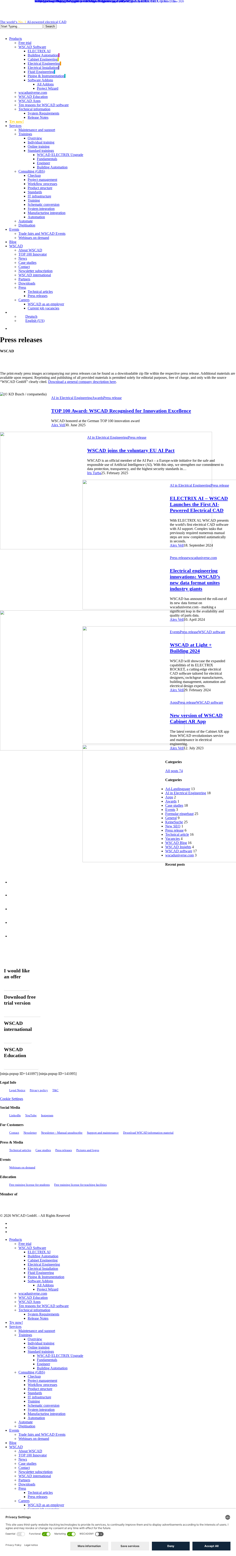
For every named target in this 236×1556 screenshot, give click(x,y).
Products (15, 1239)
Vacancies (172, 839)
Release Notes (38, 1318)
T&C (55, 1090)
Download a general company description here (82, 382)
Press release (112, 398)
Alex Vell (58, 425)
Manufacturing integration (46, 1414)
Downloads (26, 1484)
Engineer (43, 1364)
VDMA (41, 1204)
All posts (174, 771)
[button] (17, 987)
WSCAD (16, 1447)
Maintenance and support (36, 1331)
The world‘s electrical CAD (33, 22)
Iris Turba (94, 473)
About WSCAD (30, 1451)
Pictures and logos (87, 1150)
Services (15, 1327)
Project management (42, 1380)
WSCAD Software (32, 1248)
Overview (35, 1339)
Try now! (16, 1322)
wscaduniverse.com (202, 558)
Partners (24, 1480)
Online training (39, 1347)
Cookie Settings (11, 1099)
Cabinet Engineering (43, 1260)
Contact (14, 1132)
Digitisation (26, 1426)
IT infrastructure (39, 1397)
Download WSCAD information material (148, 1132)
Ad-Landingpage (177, 789)
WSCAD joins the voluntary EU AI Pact (130, 450)
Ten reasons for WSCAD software (43, 1306)
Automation (36, 1418)
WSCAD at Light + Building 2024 (191, 648)
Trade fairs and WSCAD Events (41, 1434)
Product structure (40, 1389)
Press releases (63, 1150)
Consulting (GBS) (31, 1372)
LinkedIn (15, 1115)
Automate (25, 1422)
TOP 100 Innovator (32, 1455)
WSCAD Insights (178, 847)
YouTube (31, 1115)
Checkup (34, 1376)
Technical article (177, 834)
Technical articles (20, 1150)
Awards (97, 398)
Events (175, 632)
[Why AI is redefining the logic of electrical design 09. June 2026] (20, 940)
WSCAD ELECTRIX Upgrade (60, 1356)
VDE (61, 1204)
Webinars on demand (22, 1167)
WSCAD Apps (29, 1302)
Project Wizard (47, 1289)
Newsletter (30, 1132)
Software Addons (40, 1281)
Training (34, 1401)
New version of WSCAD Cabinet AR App (196, 718)
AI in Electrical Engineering (71, 398)
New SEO (172, 826)
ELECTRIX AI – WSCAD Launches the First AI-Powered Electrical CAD (199, 504)
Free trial (24, 1244)
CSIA (18, 1204)
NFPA (75, 1204)
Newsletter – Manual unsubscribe (62, 1132)
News (22, 1459)
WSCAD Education (33, 1298)
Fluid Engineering (41, 1273)
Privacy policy (39, 1090)
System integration (41, 1410)
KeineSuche (174, 822)
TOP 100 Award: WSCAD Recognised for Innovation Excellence (121, 411)
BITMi (90, 1204)
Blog (12, 1443)
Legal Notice (17, 1090)
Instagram (47, 1115)
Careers (24, 1501)
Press (22, 1488)
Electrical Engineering (44, 1264)
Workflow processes (42, 1385)
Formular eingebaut (179, 814)
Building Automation (43, 1256)
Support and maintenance (103, 1132)
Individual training (41, 1343)
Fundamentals (47, 1360)
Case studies (174, 805)
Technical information (34, 1310)
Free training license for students (29, 1184)
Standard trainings (41, 1351)
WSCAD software (211, 632)
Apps (174, 702)
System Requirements (43, 1314)
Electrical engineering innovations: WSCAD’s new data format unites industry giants (195, 579)
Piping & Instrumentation (46, 1277)
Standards (35, 1393)
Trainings (25, 1335)
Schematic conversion (43, 1405)
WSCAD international (34, 1476)
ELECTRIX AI (39, 1252)
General (171, 818)
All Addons (45, 1285)
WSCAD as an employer (46, 1505)
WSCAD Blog (176, 843)
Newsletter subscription (35, 1472)
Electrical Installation (43, 1269)
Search (50, 26)
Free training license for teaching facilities (80, 1184)
